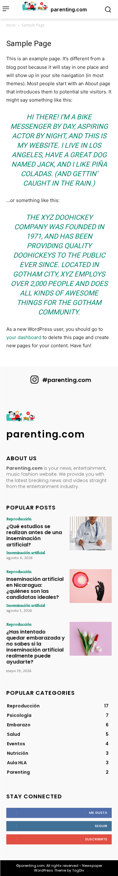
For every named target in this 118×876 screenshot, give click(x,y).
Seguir (101, 825)
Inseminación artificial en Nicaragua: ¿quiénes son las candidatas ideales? (35, 588)
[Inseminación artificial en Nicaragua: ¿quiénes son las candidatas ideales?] (91, 586)
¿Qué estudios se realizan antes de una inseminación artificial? (34, 535)
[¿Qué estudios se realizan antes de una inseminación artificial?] (91, 533)
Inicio (11, 25)
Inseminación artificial (25, 552)
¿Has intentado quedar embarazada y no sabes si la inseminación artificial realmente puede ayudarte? (35, 647)
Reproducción (18, 518)
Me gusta (98, 812)
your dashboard (23, 337)
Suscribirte (96, 839)
